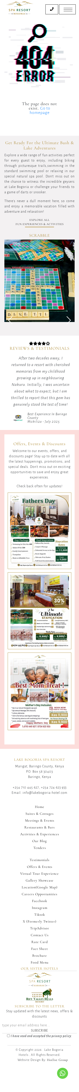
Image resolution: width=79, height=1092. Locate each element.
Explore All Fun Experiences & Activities (40, 222)
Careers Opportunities (39, 894)
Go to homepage (40, 110)
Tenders (39, 848)
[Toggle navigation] (67, 9)
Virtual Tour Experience (39, 873)
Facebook (39, 901)
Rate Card (39, 942)
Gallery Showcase (40, 880)
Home (39, 807)
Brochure (39, 955)
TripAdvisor (39, 928)
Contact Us (39, 935)
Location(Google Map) (39, 887)
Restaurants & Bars (39, 827)
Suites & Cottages (39, 813)
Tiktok (39, 914)
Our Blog (39, 841)
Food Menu (39, 962)
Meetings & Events (39, 820)
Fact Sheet (39, 949)
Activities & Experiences (39, 834)
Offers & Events (39, 867)
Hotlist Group (57, 1060)
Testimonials (39, 860)
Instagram (39, 908)
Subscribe (39, 1030)
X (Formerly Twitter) (39, 921)
